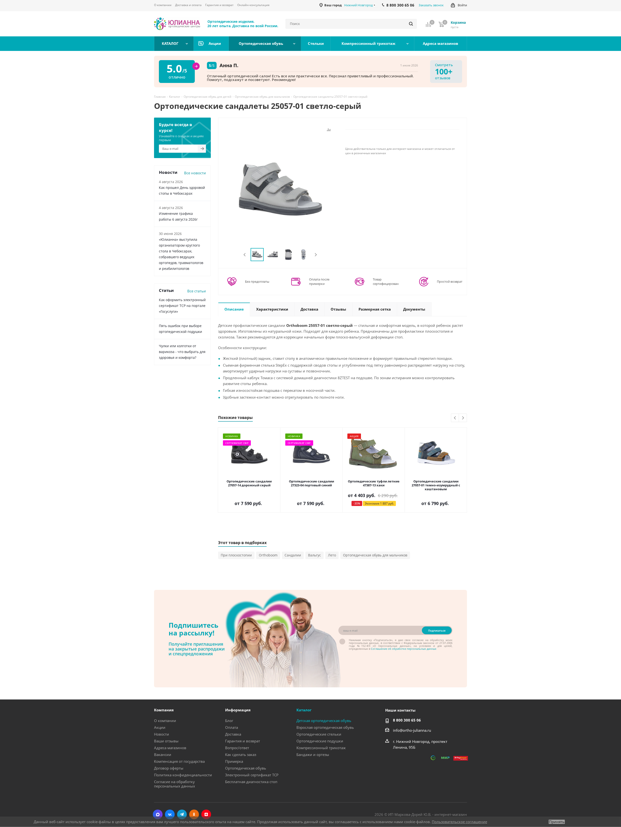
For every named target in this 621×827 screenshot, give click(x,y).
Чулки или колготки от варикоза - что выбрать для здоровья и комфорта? (182, 352)
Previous (244, 254)
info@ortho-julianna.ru (412, 730)
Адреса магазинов (170, 747)
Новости (161, 734)
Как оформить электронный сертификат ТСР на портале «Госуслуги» (182, 305)
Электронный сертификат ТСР (251, 774)
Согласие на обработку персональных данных (174, 783)
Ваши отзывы (166, 741)
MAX (158, 814)
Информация (238, 709)
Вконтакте (170, 814)
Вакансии (162, 754)
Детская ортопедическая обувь (323, 720)
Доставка (233, 734)
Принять (556, 821)
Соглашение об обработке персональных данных (403, 648)
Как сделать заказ (240, 754)
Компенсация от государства (179, 761)
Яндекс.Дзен (206, 814)
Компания (164, 709)
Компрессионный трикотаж (321, 747)
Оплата (231, 727)
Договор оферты (168, 768)
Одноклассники (194, 814)
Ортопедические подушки (319, 741)
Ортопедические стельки (318, 734)
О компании (165, 720)
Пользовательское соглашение (459, 821)
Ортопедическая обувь (245, 768)
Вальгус (314, 555)
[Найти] (411, 24)
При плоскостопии (236, 555)
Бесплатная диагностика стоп (251, 781)
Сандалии (293, 555)
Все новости (195, 172)
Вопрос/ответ (237, 747)
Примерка (234, 761)
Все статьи (196, 291)
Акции (159, 727)
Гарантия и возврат (242, 741)
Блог (229, 720)
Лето (332, 555)
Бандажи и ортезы (312, 754)
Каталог (303, 709)
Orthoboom (268, 555)
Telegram (182, 814)
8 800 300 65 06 (407, 720)
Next (315, 254)
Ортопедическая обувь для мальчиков (375, 555)
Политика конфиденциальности (183, 774)
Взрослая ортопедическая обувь (325, 727)
